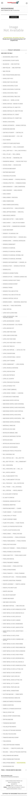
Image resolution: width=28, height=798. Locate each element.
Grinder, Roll (7, 269)
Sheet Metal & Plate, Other (11, 635)
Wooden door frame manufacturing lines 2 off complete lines (14, 39)
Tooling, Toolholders (9, 734)
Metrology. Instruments (10, 447)
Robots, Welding (8, 591)
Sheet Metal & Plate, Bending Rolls (13, 613)
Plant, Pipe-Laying (8, 523)
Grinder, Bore (7, 240)
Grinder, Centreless (19, 240)
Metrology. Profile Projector (12, 450)
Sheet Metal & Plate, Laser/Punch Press (13, 631)
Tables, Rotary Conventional (11, 716)
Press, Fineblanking (9, 541)
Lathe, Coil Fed (21, 350)
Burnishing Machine (9, 129)
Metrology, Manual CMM (10, 432)
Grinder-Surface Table (10, 237)
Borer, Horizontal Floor (10, 85)
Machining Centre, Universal (11, 422)
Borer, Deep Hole (8, 78)
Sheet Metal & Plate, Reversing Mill (13, 658)
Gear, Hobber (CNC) (8, 201)
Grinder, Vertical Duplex (10, 298)
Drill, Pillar (6, 154)
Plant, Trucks (20, 523)
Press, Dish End (17, 533)
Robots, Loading (20, 584)
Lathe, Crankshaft (8, 364)
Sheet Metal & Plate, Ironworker (13, 623)
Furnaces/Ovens (21, 183)
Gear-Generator (7, 186)
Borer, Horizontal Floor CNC (11, 89)
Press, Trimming (19, 573)
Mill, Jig (20, 469)
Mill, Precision (7, 483)
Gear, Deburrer (7, 190)
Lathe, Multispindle (9, 375)
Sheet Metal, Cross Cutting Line (12, 680)
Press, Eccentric (8, 537)
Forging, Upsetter (8, 183)
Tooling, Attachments (9, 726)
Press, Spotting (17, 566)
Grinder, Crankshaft (9, 244)
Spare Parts (19, 694)
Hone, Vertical (7, 309)
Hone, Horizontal (16, 305)
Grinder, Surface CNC (20, 276)
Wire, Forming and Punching (11, 759)
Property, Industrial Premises (12, 580)
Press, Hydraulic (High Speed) (12, 551)
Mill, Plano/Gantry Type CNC (11, 479)
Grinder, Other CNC (19, 266)
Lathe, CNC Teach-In (8, 346)
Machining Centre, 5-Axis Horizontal (14, 407)
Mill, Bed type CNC (8, 461)
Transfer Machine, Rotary (11, 737)
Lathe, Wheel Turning (9, 393)
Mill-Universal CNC (9, 454)
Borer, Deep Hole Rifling (10, 82)
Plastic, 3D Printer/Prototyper (12, 526)
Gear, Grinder (18, 190)
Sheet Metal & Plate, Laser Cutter (13, 627)
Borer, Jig (6, 100)
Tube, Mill (6, 748)
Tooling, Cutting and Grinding (12, 730)
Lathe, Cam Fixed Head (9, 332)
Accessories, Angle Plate (10, 57)
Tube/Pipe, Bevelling (17, 748)
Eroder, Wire (17, 165)
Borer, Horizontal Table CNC (11, 96)
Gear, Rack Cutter (8, 219)
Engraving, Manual (8, 161)
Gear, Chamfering (20, 186)
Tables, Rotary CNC (8, 712)
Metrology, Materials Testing (12, 436)
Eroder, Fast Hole (21, 161)
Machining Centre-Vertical (11, 400)
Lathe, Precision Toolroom (11, 382)
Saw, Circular (20, 605)
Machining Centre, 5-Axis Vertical (13, 411)
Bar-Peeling (6, 67)
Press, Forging (21, 541)
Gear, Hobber (7, 194)
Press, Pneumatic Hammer (11, 562)
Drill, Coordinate (18, 147)
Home (2, 10)
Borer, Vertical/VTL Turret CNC (12, 118)
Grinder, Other (7, 266)
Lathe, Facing (20, 364)
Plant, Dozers (17, 512)
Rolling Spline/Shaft (9, 595)
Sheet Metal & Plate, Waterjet (12, 672)
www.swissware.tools (14, 788)
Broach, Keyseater (8, 125)
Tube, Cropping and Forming (11, 744)
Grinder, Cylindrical (9, 248)
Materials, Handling (9, 425)
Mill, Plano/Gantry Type (10, 476)
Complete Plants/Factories (11, 143)
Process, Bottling (8, 577)
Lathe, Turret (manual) (10, 389)
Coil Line (19, 136)
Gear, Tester (6, 226)
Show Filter (14, 17)
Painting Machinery (9, 508)
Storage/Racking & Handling (11, 698)
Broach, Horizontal (9, 121)
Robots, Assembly (8, 584)
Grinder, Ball (23, 237)
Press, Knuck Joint (20, 555)
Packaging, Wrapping (9, 505)
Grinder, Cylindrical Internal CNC (13, 255)
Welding (5, 752)
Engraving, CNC (17, 158)
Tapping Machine (8, 719)
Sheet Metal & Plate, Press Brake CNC (14, 647)
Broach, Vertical (21, 125)
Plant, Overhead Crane (10, 519)
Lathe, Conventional (9, 353)
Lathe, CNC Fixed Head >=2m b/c (12, 342)
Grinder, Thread (7, 287)
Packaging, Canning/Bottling (11, 501)
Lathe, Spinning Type (9, 386)
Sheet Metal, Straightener (11, 690)
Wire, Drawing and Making (10, 755)
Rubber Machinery (8, 598)
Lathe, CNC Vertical (8, 350)
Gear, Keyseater (19, 208)
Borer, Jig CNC (15, 100)
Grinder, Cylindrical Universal (12, 258)
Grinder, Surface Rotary (10, 284)
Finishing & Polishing (9, 176)
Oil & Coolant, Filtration (10, 494)
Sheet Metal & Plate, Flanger (11, 620)
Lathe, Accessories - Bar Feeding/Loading (10, 317)
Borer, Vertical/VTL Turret (11, 114)
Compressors (7, 147)
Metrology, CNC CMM (9, 429)
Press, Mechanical (8, 559)
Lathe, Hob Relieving (9, 371)
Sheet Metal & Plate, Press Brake (13, 644)
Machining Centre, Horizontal (12, 414)
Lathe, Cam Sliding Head (10, 335)
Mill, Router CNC (19, 483)
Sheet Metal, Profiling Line (11, 687)
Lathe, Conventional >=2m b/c (12, 357)
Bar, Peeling (6, 71)
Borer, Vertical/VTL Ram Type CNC (13, 111)
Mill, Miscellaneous (9, 472)
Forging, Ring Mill (20, 179)
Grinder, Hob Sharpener (10, 262)
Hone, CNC (6, 305)
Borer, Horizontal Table (10, 93)
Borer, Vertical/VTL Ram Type (11, 107)
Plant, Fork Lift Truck (9, 515)
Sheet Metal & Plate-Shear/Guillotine (14, 609)
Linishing (20, 393)
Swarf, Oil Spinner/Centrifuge (12, 708)
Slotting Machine (8, 694)
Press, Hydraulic (22, 548)
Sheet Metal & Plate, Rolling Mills (13, 662)
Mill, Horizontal (8, 465)
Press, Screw (7, 566)
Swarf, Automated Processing (12, 701)
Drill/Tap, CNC (7, 158)
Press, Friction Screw (9, 544)
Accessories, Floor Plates (11, 60)
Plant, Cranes (7, 512)
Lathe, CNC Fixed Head (9, 339)
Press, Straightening (9, 569)
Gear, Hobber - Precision (10, 197)
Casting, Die (19, 132)
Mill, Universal (17, 487)
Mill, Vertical (7, 490)
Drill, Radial (16, 154)
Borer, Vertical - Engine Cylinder (13, 103)
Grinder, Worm (7, 302)
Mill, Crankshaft (21, 461)
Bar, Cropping (16, 67)
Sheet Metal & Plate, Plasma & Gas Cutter (13, 640)
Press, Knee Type (8, 555)
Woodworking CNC (8, 766)
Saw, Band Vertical (8, 605)
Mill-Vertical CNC (8, 458)
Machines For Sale (8, 10)
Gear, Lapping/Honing (9, 212)
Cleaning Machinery (9, 136)
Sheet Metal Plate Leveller (11, 676)
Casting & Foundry (8, 132)
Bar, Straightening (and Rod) (11, 75)
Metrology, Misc (8, 440)
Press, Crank (7, 533)
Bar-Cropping (15, 64)
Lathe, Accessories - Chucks (11, 321)
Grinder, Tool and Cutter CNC (12, 294)
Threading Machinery (9, 723)
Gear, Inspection (8, 208)
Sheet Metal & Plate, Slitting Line (13, 669)
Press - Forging (5, 770)
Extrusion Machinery (9, 168)
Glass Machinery (8, 230)
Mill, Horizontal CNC (9, 469)
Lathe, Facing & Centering (10, 368)
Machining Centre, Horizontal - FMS (13, 418)
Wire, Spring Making (9, 762)
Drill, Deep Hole (8, 150)
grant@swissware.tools (16, 787)
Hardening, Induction (20, 302)
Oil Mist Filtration (8, 497)
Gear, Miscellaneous (9, 215)
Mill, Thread (6, 487)
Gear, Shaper (19, 219)
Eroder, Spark (7, 165)
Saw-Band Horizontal (9, 602)
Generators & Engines (18, 226)
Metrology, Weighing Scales (11, 443)
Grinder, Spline (7, 276)
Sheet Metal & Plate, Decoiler (12, 616)
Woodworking (8, 37)
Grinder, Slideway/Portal (10, 273)
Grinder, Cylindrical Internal (12, 251)
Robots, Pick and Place (10, 587)
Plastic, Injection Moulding (11, 530)
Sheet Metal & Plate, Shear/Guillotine (14, 665)
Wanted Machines (16, 770)
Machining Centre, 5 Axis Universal (13, 404)
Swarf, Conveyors (8, 705)
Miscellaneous (17, 490)
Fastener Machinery (9, 172)
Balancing (6, 64)
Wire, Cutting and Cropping (18, 752)
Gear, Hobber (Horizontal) (11, 204)
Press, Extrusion (20, 537)
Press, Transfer (8, 573)
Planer (19, 508)
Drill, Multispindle (20, 150)
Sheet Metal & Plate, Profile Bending (14, 651)
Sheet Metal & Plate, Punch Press (13, 654)
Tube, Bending (7, 741)
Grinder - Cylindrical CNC (10, 233)
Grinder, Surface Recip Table (11, 280)
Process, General (21, 577)
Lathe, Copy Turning (9, 360)
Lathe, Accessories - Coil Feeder (12, 324)
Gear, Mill (21, 212)
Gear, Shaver (6, 222)
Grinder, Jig (22, 262)
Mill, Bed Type (20, 458)
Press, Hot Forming (9, 548)
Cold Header (6, 139)
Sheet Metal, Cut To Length (11, 683)
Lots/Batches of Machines (11, 396)
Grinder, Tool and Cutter (10, 291)
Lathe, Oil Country (8, 378)
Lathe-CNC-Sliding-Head (10, 313)
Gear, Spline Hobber (18, 222)
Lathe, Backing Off (8, 328)
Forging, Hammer (8, 179)
